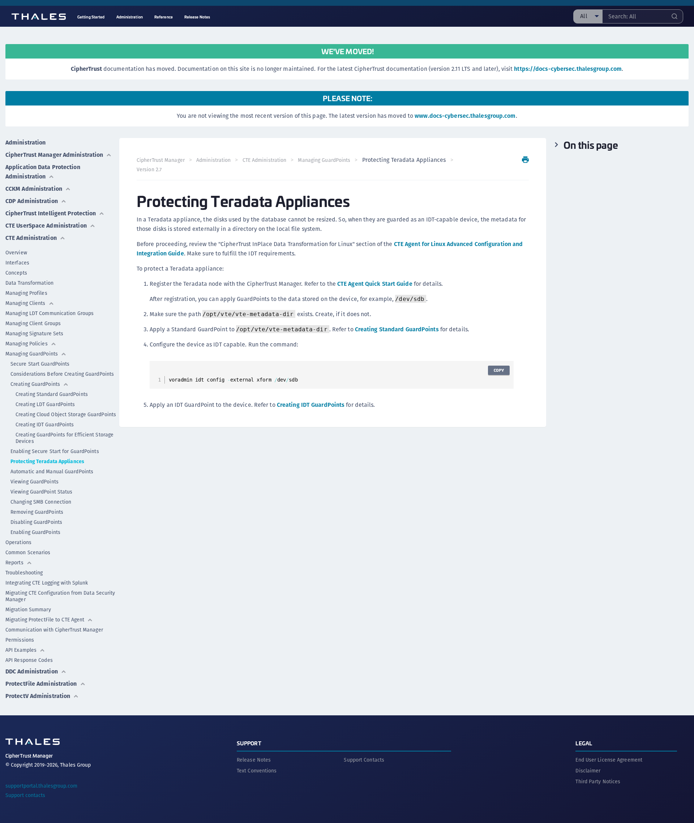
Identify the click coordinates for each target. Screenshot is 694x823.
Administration (25, 142)
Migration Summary (28, 609)
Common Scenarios (28, 552)
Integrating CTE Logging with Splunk (46, 582)
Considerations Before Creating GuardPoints (62, 374)
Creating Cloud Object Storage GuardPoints (66, 414)
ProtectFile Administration (41, 684)
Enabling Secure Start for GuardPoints (54, 451)
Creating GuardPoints (35, 384)
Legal (583, 743)
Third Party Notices (597, 781)
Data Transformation (29, 283)
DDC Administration (31, 671)
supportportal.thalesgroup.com (41, 785)
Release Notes (254, 759)
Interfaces (17, 262)
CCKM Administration (33, 189)
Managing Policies (26, 343)
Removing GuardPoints (36, 512)
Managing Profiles (26, 293)
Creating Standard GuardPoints (52, 394)
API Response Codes (29, 660)
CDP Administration (31, 201)
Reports (14, 562)
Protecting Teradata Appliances (47, 461)
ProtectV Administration (37, 696)
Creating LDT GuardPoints (45, 404)
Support (249, 743)
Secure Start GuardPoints (39, 364)
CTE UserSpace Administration (46, 225)
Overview (16, 252)
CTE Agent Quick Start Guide (374, 284)
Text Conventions (257, 770)
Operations (18, 542)
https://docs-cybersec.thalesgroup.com (568, 69)
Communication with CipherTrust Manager (54, 629)
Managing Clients (25, 303)
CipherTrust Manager (161, 160)
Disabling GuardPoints (36, 522)
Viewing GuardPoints (34, 481)
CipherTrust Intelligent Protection (50, 213)
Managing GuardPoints (31, 353)
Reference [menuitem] (163, 17)
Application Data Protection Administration (42, 172)
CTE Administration (31, 238)
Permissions (19, 640)
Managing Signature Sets (34, 333)
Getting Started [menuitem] (91, 17)
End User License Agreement (608, 759)
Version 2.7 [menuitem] (149, 169)
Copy (499, 370)
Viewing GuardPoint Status (41, 491)
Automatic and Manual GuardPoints (51, 471)
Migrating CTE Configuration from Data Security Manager (60, 596)
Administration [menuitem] (129, 17)
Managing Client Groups (33, 323)
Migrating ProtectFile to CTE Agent (44, 619)
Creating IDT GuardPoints (45, 424)
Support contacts (25, 795)
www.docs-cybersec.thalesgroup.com (465, 116)
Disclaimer (587, 770)
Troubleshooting (24, 572)
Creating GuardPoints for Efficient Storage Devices (64, 437)
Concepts (16, 273)
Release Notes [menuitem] (197, 17)
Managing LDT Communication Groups (49, 313)
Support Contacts (364, 759)
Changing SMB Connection (40, 502)
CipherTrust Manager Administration (54, 155)
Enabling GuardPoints (35, 532)
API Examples (21, 650)
